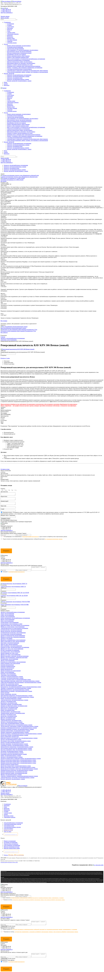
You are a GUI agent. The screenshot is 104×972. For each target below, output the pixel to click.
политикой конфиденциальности (16, 571)
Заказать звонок (5, 16)
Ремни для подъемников (7, 672)
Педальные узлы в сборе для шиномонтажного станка (16, 741)
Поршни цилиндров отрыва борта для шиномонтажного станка (18, 763)
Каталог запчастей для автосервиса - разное (19, 80)
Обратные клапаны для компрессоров (11, 704)
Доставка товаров (12, 39)
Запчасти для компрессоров (14, 78)
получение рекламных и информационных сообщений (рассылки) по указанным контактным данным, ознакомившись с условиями (37, 897)
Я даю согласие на (33, 897)
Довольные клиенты (13, 34)
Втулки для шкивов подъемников (10, 650)
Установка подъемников (10, 842)
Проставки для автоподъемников (10, 643)
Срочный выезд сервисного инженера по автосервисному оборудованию (27, 70)
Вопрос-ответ (11, 38)
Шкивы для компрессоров (8, 719)
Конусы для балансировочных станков (11, 685)
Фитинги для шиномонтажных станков (12, 757)
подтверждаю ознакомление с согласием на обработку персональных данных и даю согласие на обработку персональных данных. (38, 899)
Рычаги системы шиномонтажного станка (12, 742)
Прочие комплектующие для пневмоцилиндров (14, 773)
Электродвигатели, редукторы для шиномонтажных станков (17, 777)
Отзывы (9, 25)
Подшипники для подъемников (9, 659)
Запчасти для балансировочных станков (18, 76)
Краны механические (7, 669)
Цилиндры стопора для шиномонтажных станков (14, 735)
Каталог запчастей (9, 73)
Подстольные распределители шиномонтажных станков (16, 748)
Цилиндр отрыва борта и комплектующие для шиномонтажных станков (21, 758)
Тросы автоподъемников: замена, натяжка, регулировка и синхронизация (27, 72)
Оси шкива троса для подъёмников (10, 651)
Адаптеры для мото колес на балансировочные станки (16, 679)
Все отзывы (4, 320)
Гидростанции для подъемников (10, 622)
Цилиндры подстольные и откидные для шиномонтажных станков (19, 768)
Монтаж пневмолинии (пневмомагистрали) (19, 53)
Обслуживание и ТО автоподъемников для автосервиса (22, 50)
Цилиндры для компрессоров (9, 716)
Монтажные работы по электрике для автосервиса (21, 63)
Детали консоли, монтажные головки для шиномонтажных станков (19, 726)
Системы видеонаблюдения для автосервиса (19, 69)
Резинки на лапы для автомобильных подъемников (15, 647)
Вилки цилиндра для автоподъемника (11, 631)
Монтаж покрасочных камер (12, 848)
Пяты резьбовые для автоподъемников (11, 645)
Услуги (6, 44)
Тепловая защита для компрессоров (10, 711)
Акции (6, 83)
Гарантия (9, 41)
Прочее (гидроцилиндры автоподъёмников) (13, 635)
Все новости (4, 332)
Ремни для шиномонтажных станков (11, 755)
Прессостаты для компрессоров (9, 707)
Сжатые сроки (11, 32)
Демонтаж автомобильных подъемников (18, 60)
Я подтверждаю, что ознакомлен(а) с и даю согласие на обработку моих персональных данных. (35, 536)
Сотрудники (10, 26)
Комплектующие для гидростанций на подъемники (15, 625)
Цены (5, 82)
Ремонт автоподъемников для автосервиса (19, 45)
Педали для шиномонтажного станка (11, 739)
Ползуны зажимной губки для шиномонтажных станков (16, 749)
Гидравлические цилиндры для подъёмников (13, 632)
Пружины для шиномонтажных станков (12, 751)
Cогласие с (14, 571)
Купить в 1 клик (5, 358)
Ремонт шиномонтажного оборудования (18, 56)
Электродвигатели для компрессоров (11, 720)
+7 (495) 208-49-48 (6, 9)
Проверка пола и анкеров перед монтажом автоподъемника (23, 66)
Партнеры (10, 28)
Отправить (6, 551)
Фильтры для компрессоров (8, 714)
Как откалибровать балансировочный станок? (13, 328)
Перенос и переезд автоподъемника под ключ (19, 64)
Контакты (6, 85)
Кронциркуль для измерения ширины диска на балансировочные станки (21, 686)
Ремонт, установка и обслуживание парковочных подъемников (24, 67)
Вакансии (10, 35)
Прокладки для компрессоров (9, 708)
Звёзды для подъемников (7, 660)
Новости (9, 29)
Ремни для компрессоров (7, 710)
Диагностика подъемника (11, 844)
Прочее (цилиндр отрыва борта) (9, 764)
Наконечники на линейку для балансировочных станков (16, 691)
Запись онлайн (5, 17)
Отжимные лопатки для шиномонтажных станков (14, 745)
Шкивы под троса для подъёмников (10, 654)
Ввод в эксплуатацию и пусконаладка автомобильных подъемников (26, 59)
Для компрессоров (9, 825)
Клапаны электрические (7, 667)
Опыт (8, 31)
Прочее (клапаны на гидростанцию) (11, 670)
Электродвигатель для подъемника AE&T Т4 (13, 586)
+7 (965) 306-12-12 (6, 11)
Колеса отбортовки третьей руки (10, 736)
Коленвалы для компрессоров (9, 703)
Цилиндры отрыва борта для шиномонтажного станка (16, 766)
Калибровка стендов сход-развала (16, 54)
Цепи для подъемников (7, 621)
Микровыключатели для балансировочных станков (15, 689)
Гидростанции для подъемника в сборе (11, 624)
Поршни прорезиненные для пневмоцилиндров (14, 771)
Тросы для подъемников (7, 613)
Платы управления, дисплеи (8, 694)
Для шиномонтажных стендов (12, 827)
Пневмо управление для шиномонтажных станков (15, 732)
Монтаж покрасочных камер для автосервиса (19, 61)
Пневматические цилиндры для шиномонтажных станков (17, 770)
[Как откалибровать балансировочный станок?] (14, 326)
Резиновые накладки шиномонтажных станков (14, 754)
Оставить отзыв (5, 469)
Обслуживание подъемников (12, 845)
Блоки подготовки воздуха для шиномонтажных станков (16, 725)
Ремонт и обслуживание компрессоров (18, 57)
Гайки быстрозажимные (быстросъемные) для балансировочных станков (21, 682)
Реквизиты (10, 37)
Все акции (3, 181)
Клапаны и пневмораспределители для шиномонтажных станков (19, 727)
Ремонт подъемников (10, 841)
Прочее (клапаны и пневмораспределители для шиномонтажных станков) (21, 733)
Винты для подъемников (7, 619)
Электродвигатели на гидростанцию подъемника (14, 628)
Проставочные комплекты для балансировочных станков (16, 695)
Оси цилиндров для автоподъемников (11, 634)
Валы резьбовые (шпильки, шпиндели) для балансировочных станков (20, 681)
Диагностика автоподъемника (15, 48)
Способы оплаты (12, 42)
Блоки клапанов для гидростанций (10, 663)
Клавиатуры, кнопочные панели (10, 684)
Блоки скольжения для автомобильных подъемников (15, 618)
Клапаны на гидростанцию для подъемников (13, 662)
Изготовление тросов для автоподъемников (19, 51)
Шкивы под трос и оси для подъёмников (12, 648)
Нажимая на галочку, (34, 899)
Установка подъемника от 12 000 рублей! (12, 179)
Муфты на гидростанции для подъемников (12, 626)
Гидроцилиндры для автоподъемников (11, 629)
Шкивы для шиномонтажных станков (11, 774)
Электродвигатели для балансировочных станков (14, 700)
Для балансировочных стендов (12, 824)
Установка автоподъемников (15, 47)
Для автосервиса (8, 828)
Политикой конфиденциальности (30, 536)
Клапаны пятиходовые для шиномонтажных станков (15, 730)
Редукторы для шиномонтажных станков (12, 752)
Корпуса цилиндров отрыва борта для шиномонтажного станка (18, 760)
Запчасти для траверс (6, 638)
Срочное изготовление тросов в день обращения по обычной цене (19, 177)
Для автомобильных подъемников (13, 822)
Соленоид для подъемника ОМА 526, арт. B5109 (14, 595)
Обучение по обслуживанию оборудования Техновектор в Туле (18, 331)
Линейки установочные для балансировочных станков (16, 688)
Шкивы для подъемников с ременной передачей (14, 657)
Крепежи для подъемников (8, 673)
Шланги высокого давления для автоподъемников (15, 656)
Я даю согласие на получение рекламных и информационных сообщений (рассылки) (33, 539)
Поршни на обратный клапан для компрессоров (14, 705)
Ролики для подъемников (8, 616)
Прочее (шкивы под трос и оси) (9, 653)
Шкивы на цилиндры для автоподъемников (13, 637)
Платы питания (5, 692)
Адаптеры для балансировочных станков (12, 678)
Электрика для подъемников (8, 675)
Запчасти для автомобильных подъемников (19, 75)
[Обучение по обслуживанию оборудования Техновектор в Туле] (19, 329)
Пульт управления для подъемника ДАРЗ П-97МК (15, 604)
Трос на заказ (7, 831)
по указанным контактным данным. (54, 539)
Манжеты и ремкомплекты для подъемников (13, 640)
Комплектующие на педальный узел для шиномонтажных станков (19, 738)
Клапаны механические (7, 665)
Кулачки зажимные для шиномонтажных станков (14, 744)
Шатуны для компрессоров (8, 717)
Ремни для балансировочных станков (11, 698)
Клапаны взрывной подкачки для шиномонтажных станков (17, 729)
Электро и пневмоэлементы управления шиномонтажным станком (19, 776)
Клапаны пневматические (8, 666)
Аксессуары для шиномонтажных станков (12, 723)
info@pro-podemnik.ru (7, 12)
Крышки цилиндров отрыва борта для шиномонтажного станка (18, 761)
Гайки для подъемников (7, 615)
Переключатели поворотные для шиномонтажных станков (17, 746)
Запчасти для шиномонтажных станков (18, 79)
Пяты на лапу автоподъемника (9, 644)
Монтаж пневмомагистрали (11, 847)
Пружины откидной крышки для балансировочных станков (17, 697)
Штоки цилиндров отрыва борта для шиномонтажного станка (18, 767)
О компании (7, 22)
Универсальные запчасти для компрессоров (13, 713)
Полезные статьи (8, 815)
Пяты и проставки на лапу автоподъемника (13, 641)
